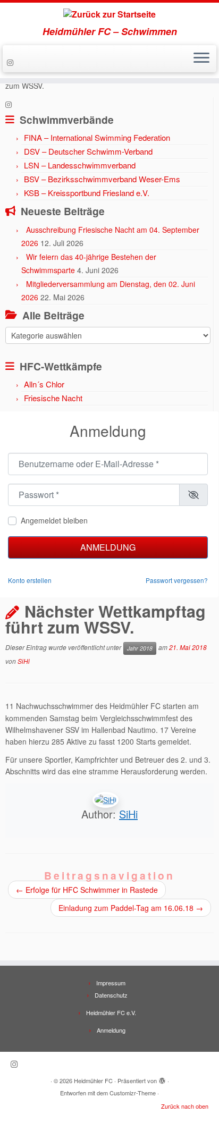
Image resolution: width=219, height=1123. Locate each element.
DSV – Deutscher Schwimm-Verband (88, 151)
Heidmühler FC (93, 1080)
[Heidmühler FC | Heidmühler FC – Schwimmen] (109, 14)
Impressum (110, 982)
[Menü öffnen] (201, 59)
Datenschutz (111, 995)
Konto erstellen (30, 580)
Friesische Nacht (53, 397)
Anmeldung (108, 547)
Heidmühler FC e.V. (111, 1012)
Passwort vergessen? (177, 580)
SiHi (24, 660)
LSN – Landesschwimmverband (80, 165)
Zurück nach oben (184, 1106)
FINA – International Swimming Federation (97, 137)
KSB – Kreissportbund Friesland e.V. (86, 192)
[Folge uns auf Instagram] (11, 62)
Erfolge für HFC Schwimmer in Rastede (87, 889)
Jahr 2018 (140, 648)
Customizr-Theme (133, 1092)
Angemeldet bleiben (54, 520)
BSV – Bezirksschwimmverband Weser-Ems (102, 178)
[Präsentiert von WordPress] (162, 1078)
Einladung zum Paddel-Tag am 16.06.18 (130, 907)
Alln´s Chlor (44, 384)
